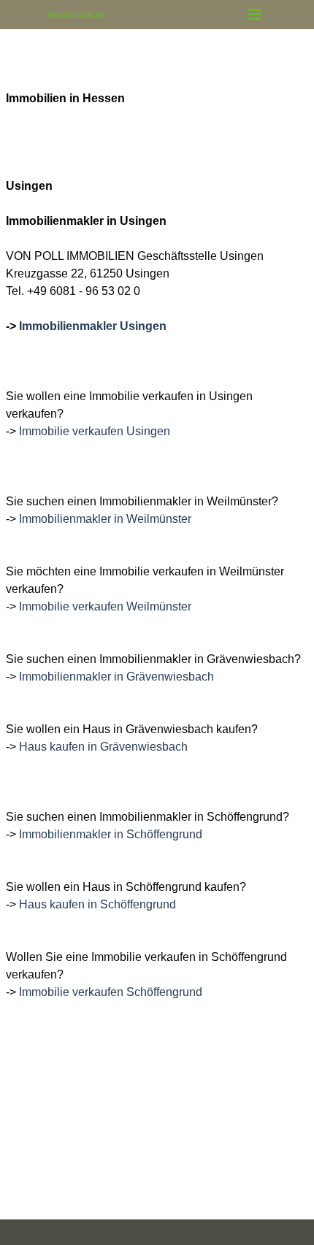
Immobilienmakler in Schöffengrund (110, 834)
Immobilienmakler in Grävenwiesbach (116, 676)
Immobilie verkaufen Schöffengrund (110, 992)
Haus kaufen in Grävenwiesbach (103, 746)
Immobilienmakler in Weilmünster (105, 519)
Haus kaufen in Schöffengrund (97, 904)
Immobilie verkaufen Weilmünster (105, 606)
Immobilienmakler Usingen (92, 326)
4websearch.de (76, 14)
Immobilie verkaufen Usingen (94, 431)
